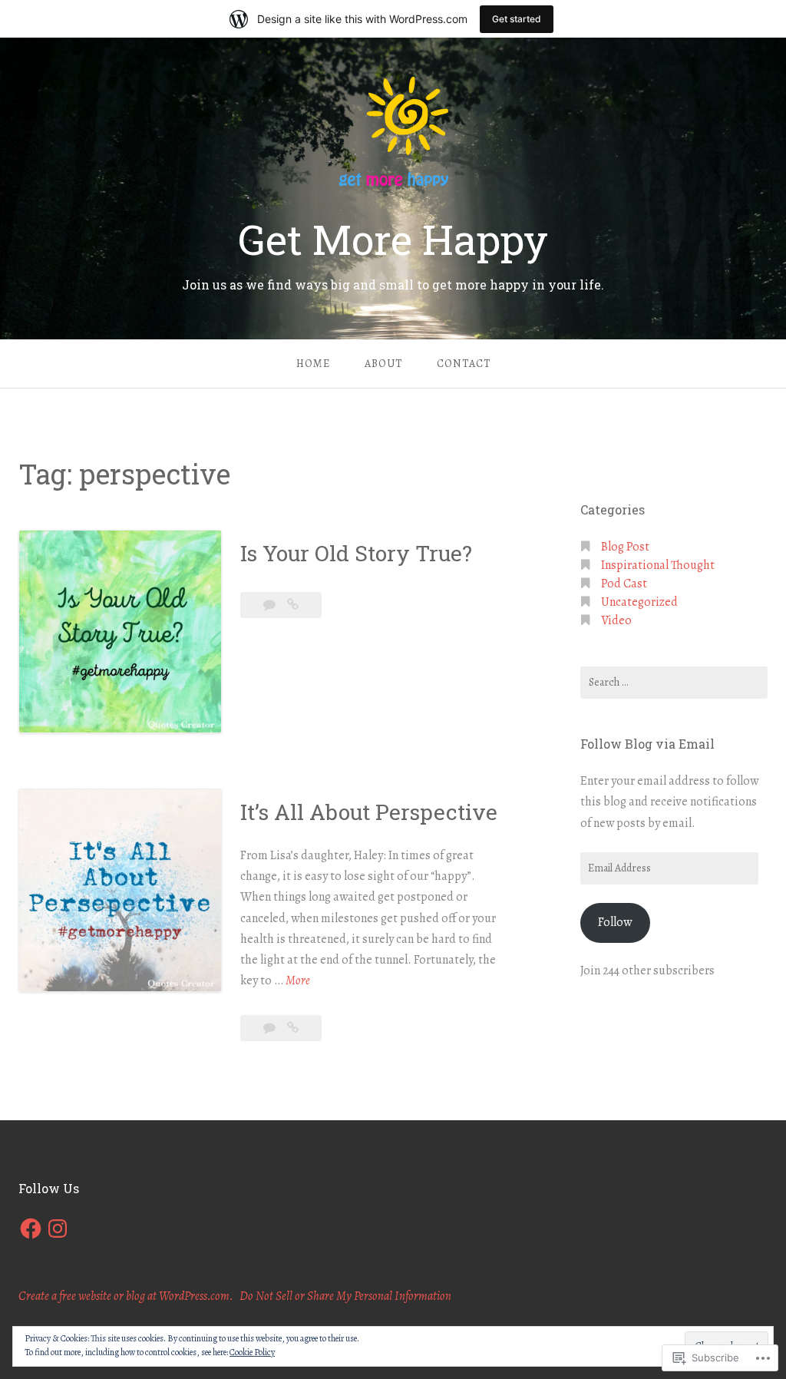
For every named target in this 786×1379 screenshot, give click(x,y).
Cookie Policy (252, 1352)
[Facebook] (30, 1228)
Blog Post (625, 546)
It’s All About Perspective (368, 812)
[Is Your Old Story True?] (292, 605)
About (383, 363)
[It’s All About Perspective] (292, 1028)
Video (616, 620)
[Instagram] (57, 1228)
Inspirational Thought (658, 565)
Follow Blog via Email (647, 744)
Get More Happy (393, 238)
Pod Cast (624, 583)
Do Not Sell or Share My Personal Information (345, 1296)
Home (313, 363)
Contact (463, 363)
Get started (516, 19)
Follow (615, 922)
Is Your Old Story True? (356, 553)
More (298, 981)
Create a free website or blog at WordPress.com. (125, 1296)
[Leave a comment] (270, 605)
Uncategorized (639, 602)
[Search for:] (674, 682)
